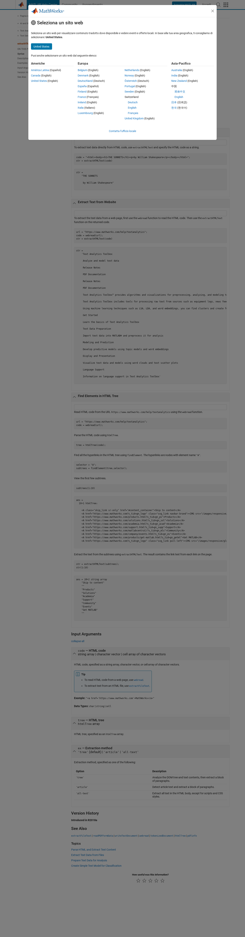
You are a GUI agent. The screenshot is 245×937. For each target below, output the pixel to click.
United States (39, 80)
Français (133, 113)
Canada (35, 75)
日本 (174, 102)
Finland (82, 91)
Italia (81, 107)
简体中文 (180, 91)
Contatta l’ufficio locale (122, 131)
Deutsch (133, 102)
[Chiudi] (212, 11)
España (82, 86)
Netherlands (132, 70)
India (174, 75)
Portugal (130, 86)
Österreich (131, 80)
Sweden (129, 91)
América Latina (40, 70)
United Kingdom (134, 118)
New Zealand (179, 80)
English (132, 107)
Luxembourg (85, 113)
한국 (174, 107)
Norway (129, 75)
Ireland (82, 102)
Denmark (83, 75)
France (82, 96)
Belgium (82, 70)
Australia (176, 70)
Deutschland (85, 80)
